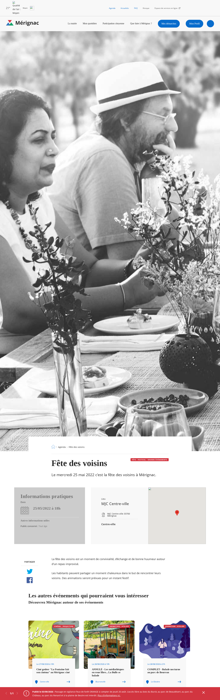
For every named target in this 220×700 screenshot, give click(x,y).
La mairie (72, 23)
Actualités (125, 8)
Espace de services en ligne (166, 8)
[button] (177, 513)
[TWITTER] (29, 571)
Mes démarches (168, 23)
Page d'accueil (53, 446)
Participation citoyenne (113, 23)
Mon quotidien (90, 23)
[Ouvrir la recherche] (210, 23)
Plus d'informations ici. (109, 695)
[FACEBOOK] (29, 580)
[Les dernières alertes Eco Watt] (32, 8)
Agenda (112, 8)
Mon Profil (194, 23)
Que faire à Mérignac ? (141, 23)
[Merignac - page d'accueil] (22, 23)
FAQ (136, 8)
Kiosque (146, 8)
